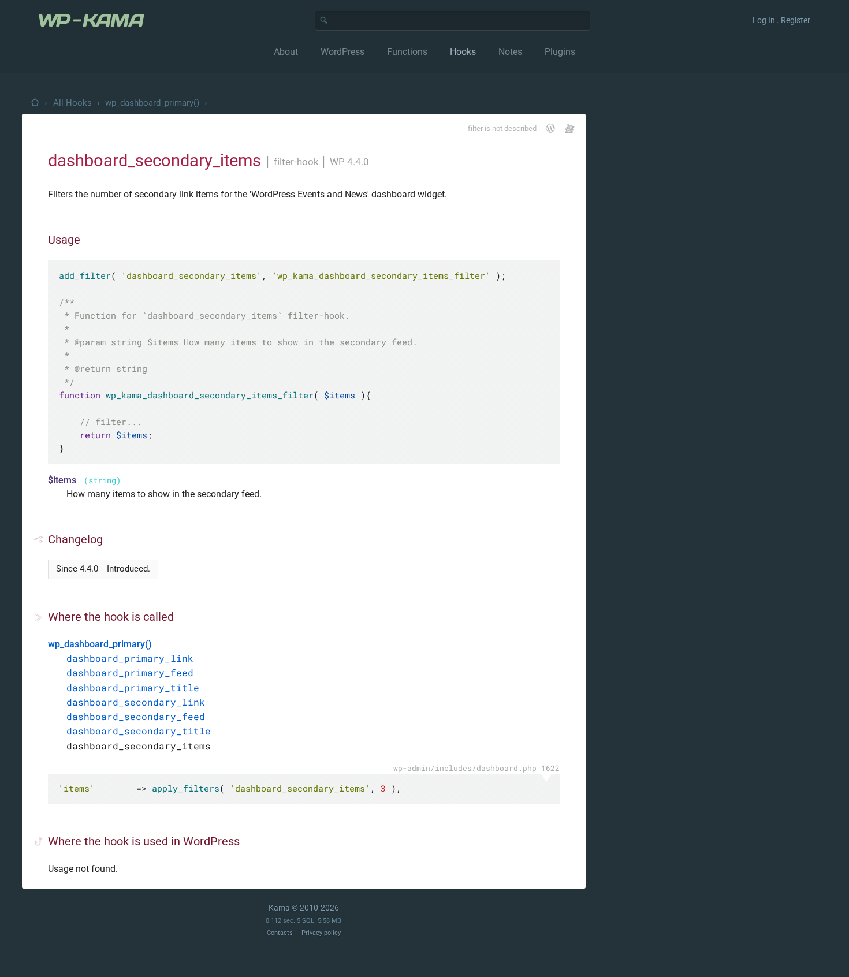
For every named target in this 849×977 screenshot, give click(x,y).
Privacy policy (321, 933)
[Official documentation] (550, 128)
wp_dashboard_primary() (152, 103)
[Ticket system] (570, 128)
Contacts (280, 933)
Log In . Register (781, 20)
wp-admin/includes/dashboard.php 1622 (476, 768)
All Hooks (72, 103)
